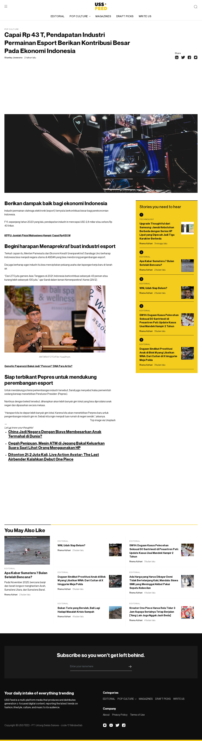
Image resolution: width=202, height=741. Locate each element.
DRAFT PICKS (125, 16)
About (106, 714)
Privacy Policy (120, 714)
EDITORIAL (58, 16)
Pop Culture (11, 29)
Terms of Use (137, 714)
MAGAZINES (103, 16)
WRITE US (145, 16)
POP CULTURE (79, 16)
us (10, 427)
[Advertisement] (101, 90)
